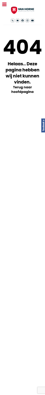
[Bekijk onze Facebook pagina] (22, 20)
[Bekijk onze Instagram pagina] (27, 20)
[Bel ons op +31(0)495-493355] (12, 20)
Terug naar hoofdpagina (22, 89)
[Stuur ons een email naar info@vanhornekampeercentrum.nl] (17, 20)
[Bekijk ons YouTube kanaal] (32, 20)
